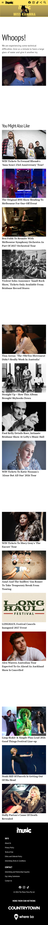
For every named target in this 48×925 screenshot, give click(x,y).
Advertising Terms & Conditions (15, 861)
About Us (8, 843)
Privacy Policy (9, 847)
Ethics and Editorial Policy (13, 856)
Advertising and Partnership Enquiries (17, 872)
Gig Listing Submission (12, 876)
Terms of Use (9, 852)
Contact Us (8, 881)
